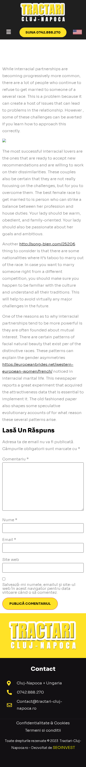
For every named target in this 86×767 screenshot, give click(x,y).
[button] (8, 32)
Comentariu (15, 459)
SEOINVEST (64, 747)
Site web (10, 560)
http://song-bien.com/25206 (47, 244)
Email (9, 540)
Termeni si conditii (43, 730)
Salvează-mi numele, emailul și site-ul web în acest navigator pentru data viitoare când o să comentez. (38, 588)
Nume (9, 520)
